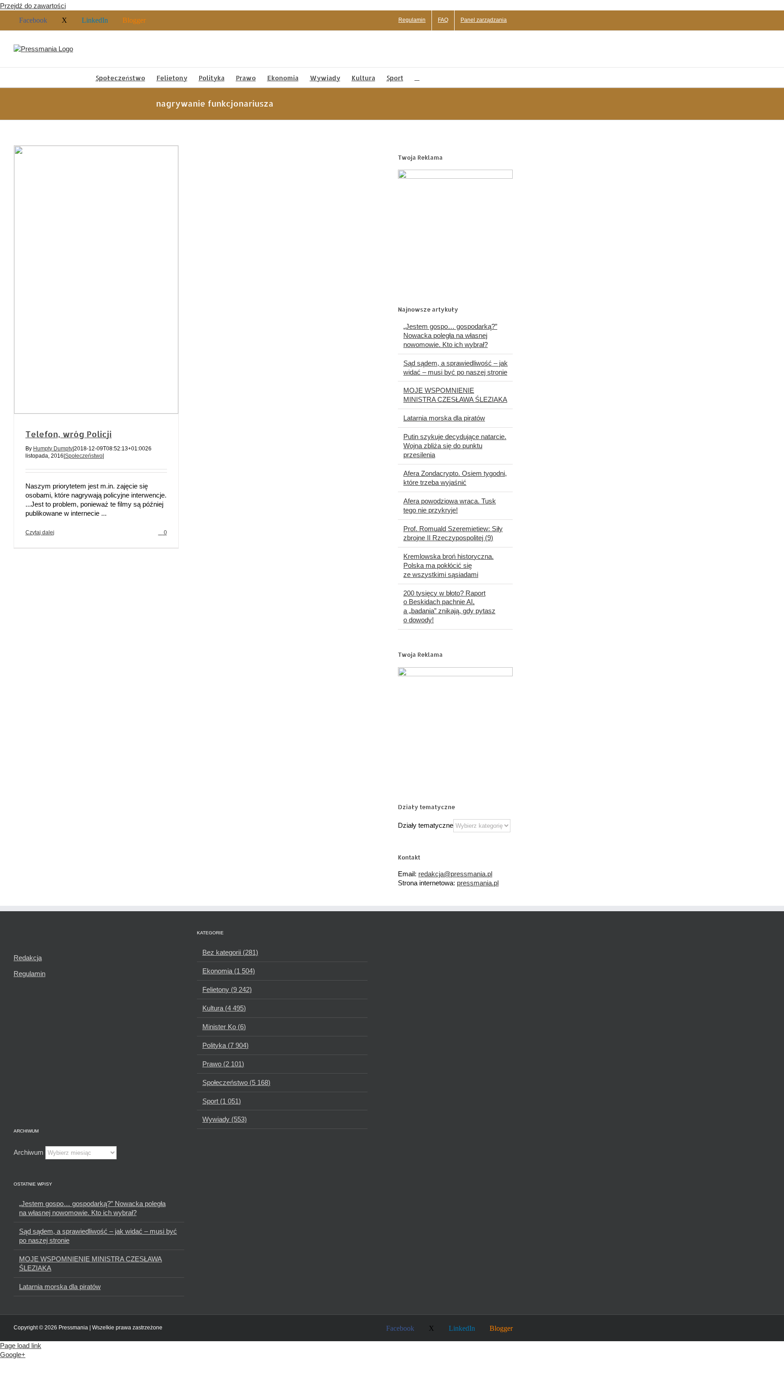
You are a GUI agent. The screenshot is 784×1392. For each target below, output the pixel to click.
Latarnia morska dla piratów (444, 418)
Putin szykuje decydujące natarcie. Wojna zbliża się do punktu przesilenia (454, 446)
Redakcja (28, 958)
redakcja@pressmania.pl (455, 874)
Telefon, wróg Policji (68, 434)
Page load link (20, 1345)
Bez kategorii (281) (230, 952)
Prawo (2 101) (223, 1064)
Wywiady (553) (224, 1119)
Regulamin (29, 973)
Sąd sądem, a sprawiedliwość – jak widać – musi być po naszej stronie (98, 1235)
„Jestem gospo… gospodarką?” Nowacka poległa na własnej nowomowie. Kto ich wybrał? (450, 335)
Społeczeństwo (84, 456)
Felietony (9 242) (227, 989)
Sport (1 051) (221, 1101)
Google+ (12, 1354)
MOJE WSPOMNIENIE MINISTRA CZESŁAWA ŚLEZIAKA (90, 1263)
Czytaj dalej (39, 532)
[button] (417, 77)
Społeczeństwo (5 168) (236, 1082)
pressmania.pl (478, 883)
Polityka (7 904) (225, 1045)
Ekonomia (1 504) (228, 971)
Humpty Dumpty (53, 448)
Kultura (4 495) (224, 1008)
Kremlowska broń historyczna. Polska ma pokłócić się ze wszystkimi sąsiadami (448, 565)
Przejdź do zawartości (33, 6)
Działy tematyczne (425, 825)
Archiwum (29, 1152)
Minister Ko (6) (224, 1027)
